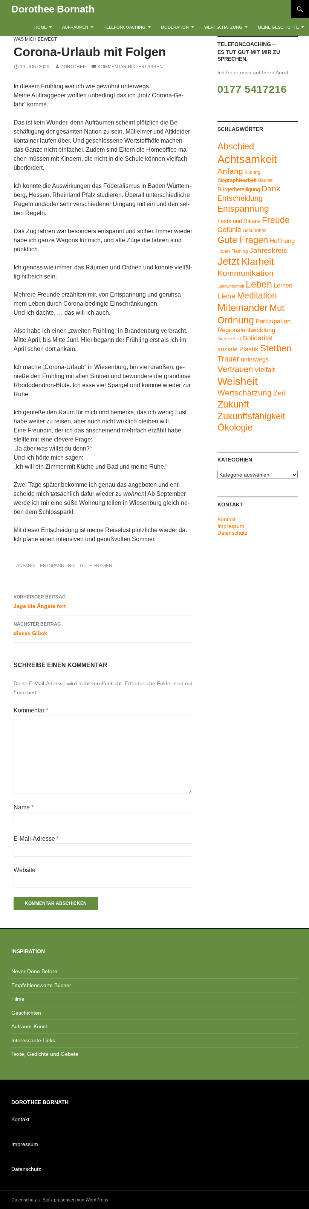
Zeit (279, 393)
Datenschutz (232, 533)
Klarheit (257, 261)
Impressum (230, 526)
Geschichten (26, 1013)
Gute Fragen (96, 565)
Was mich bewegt (35, 39)
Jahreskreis (268, 250)
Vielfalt (264, 370)
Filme (17, 999)
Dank (271, 188)
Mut (277, 308)
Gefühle (229, 230)
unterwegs (255, 359)
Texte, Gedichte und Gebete (44, 1054)
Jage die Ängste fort (40, 601)
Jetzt (228, 261)
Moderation (175, 27)
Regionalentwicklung (246, 330)
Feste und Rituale (238, 221)
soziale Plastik (238, 349)
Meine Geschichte (278, 27)
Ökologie (234, 427)
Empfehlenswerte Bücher (41, 985)
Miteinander (242, 307)
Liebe (226, 296)
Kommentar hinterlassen (130, 66)
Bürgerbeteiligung (238, 189)
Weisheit (237, 381)
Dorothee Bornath (53, 9)
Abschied (235, 146)
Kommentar (31, 710)
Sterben (275, 348)
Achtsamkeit (247, 159)
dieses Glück (37, 628)
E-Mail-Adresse (36, 838)
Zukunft (233, 404)
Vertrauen (235, 369)
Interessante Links (33, 1040)
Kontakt (226, 519)
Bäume (265, 180)
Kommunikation (245, 273)
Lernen (283, 285)
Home (40, 27)
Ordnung (235, 320)
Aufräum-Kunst (29, 1026)
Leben (259, 284)
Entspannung (57, 565)
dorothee (73, 66)
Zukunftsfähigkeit (251, 416)
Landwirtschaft (230, 286)
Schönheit (229, 338)
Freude (276, 220)
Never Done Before (34, 971)
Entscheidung (240, 198)
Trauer (228, 359)
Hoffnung (282, 241)
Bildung (252, 172)
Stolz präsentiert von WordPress (75, 1200)
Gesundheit (254, 230)
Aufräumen (75, 27)
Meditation (257, 295)
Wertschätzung (223, 27)
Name (24, 807)
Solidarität (258, 338)
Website (24, 870)
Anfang (25, 565)
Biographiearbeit (237, 180)
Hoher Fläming (232, 251)
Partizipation (273, 321)
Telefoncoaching (124, 27)
